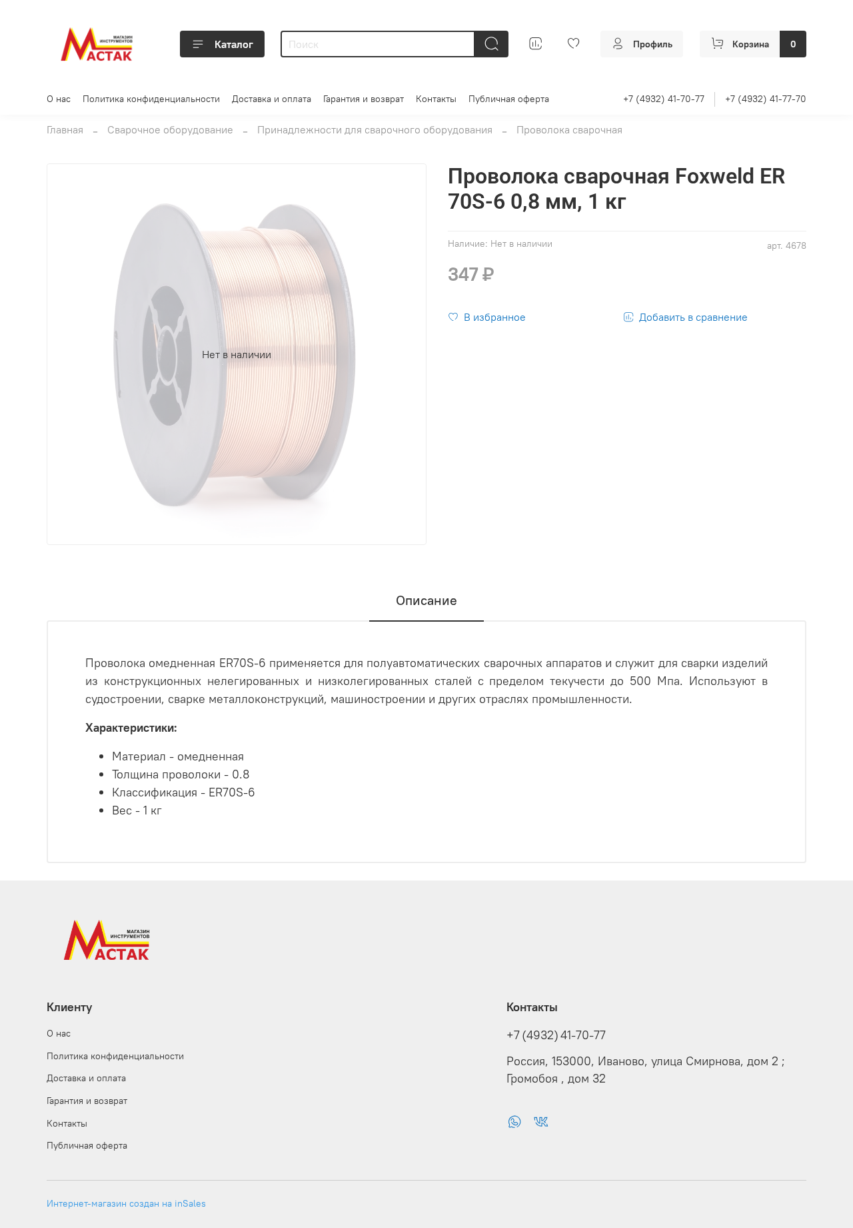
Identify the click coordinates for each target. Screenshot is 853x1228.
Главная (65, 129)
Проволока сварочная (569, 129)
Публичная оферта (508, 99)
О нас (59, 99)
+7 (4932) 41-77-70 (765, 99)
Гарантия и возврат (363, 99)
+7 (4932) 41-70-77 (663, 99)
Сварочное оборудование (170, 129)
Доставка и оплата (271, 99)
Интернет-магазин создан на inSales (126, 1203)
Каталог (234, 44)
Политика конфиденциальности (151, 99)
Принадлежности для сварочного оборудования (374, 129)
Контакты (436, 99)
